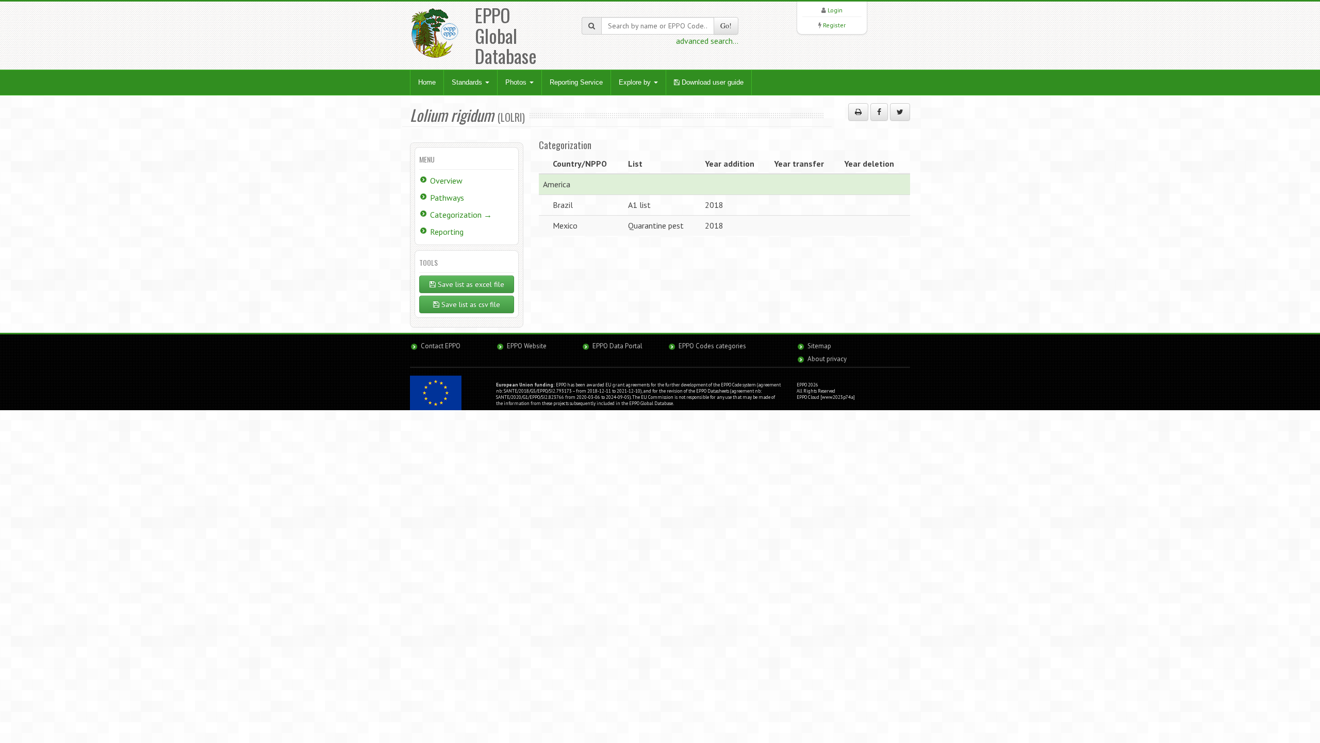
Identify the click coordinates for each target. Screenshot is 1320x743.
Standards (468, 82)
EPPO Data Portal (617, 346)
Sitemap (819, 346)
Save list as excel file (470, 284)
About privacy (827, 358)
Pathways (447, 197)
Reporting (447, 232)
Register (834, 25)
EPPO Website (527, 346)
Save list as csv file (469, 304)
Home (427, 82)
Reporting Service (576, 82)
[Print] (858, 112)
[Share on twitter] (900, 112)
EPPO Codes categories (712, 346)
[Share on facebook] (879, 112)
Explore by (636, 82)
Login (835, 10)
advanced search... (707, 41)
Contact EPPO (440, 346)
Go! (726, 25)
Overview (446, 180)
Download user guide (712, 82)
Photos (517, 82)
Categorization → (461, 214)
